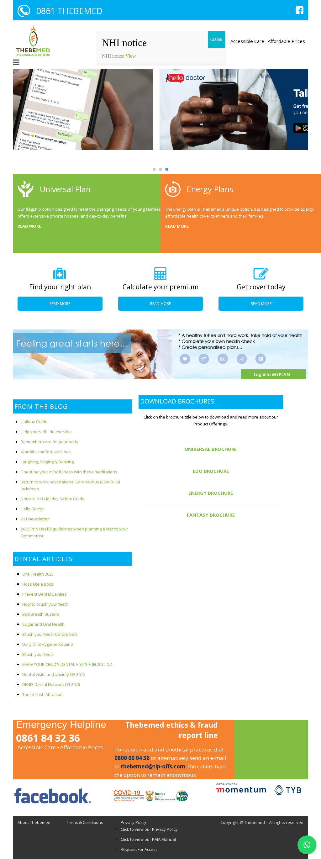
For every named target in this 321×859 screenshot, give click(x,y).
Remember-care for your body (49, 442)
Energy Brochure (210, 493)
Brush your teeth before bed (49, 634)
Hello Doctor (32, 509)
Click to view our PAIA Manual (148, 839)
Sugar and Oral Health (43, 624)
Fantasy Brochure (211, 515)
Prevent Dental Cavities (44, 594)
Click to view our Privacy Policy (149, 829)
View (130, 56)
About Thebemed (34, 822)
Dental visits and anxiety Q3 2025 (53, 674)
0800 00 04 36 (132, 758)
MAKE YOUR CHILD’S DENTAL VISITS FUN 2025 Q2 (67, 664)
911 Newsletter (35, 519)
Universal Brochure (211, 449)
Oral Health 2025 (38, 574)
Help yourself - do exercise (46, 432)
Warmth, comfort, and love (46, 452)
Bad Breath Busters (40, 614)
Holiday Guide (34, 421)
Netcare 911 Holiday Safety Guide (53, 499)
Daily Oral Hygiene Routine (47, 644)
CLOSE (216, 39)
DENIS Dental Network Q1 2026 (51, 684)
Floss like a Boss (37, 584)
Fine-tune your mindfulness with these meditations (69, 472)
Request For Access (139, 849)
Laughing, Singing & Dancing (47, 462)
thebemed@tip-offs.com (153, 766)
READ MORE (29, 226)
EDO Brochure (211, 471)
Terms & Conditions (84, 822)
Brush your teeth (38, 654)
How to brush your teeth (45, 604)
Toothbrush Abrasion (42, 694)
